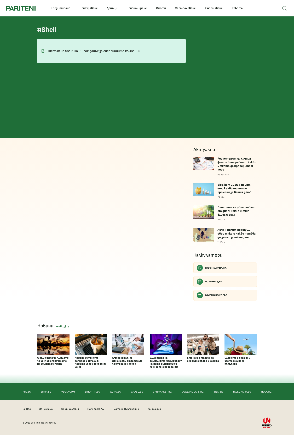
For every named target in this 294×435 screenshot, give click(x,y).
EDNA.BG (46, 391)
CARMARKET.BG (162, 391)
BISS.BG (218, 391)
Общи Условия (70, 409)
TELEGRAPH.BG (242, 391)
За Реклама (46, 409)
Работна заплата (216, 267)
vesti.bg (61, 326)
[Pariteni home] (20, 8)
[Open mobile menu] (284, 8)
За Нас (27, 409)
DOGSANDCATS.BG (193, 391)
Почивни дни (213, 281)
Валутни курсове (216, 295)
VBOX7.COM (68, 391)
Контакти (154, 409)
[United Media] (267, 423)
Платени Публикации (125, 409)
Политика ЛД (95, 409)
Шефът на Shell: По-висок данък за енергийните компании (94, 51)
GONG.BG (115, 391)
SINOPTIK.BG (92, 391)
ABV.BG (27, 391)
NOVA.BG (266, 391)
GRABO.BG (137, 391)
